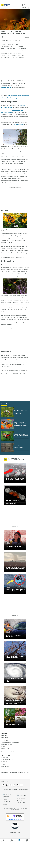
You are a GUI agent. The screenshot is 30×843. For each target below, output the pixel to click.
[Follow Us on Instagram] (7, 785)
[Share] (2, 37)
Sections (24, 7)
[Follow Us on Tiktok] (14, 785)
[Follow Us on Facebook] (3, 785)
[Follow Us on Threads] (18, 785)
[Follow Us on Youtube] (10, 785)
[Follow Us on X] (21, 785)
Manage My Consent (6, 744)
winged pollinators (19, 125)
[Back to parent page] (3, 6)
